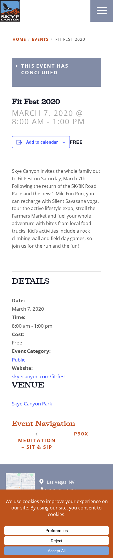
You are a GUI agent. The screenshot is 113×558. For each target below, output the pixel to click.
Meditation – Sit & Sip (37, 443)
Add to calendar (42, 142)
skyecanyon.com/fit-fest (39, 376)
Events (40, 39)
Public (18, 359)
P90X (81, 433)
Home (19, 39)
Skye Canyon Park (32, 403)
